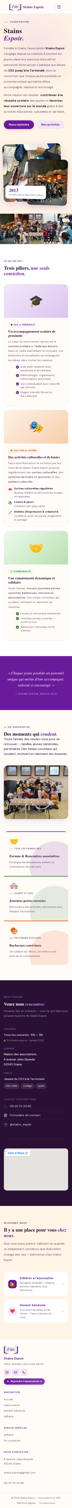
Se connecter (12, 1440)
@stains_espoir (17, 1125)
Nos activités (50, 124)
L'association (12, 1405)
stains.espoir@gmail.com (20, 1472)
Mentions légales (26, 1503)
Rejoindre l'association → (26, 1381)
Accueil (8, 1399)
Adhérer (9, 1416)
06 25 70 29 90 (17, 1106)
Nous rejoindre (19, 124)
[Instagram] (7, 1372)
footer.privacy (47, 1503)
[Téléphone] (24, 1372)
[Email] (15, 1372)
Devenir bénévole (14, 1410)
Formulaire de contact (22, 1115)
